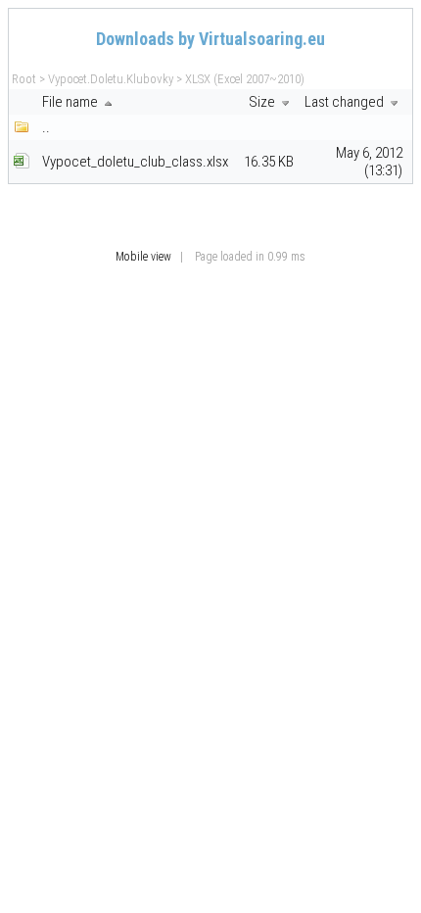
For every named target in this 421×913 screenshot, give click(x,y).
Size (263, 102)
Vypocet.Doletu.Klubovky (110, 79)
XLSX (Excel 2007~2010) (244, 79)
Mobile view (143, 257)
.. (46, 127)
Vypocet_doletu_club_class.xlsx (135, 161)
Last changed (345, 102)
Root (24, 79)
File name (71, 102)
